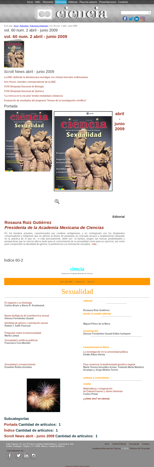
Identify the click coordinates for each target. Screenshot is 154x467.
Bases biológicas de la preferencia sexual (27, 315)
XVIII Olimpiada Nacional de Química (24, 91)
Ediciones (60, 2)
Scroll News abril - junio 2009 (29, 71)
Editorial (72, 2)
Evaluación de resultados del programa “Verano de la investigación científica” (45, 100)
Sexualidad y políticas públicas (21, 340)
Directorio (48, 2)
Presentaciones (107, 2)
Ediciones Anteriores (39, 26)
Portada (10, 106)
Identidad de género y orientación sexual (26, 323)
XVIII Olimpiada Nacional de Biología (24, 86)
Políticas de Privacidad (139, 448)
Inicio (30, 2)
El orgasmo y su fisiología (18, 302)
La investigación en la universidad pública (105, 352)
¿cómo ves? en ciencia (96, 398)
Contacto (123, 2)
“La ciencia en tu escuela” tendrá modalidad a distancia (33, 96)
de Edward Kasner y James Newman (103, 390)
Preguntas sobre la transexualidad (23, 333)
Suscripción (134, 444)
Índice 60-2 (13, 260)
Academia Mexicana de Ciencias (107, 448)
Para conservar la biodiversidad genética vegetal (109, 364)
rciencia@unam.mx (15, 451)
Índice (9, 430)
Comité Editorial (119, 444)
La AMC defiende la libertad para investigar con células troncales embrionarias (46, 77)
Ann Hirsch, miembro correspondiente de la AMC (30, 82)
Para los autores (88, 2)
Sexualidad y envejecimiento (20, 364)
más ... (95, 244)
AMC (38, 2)
